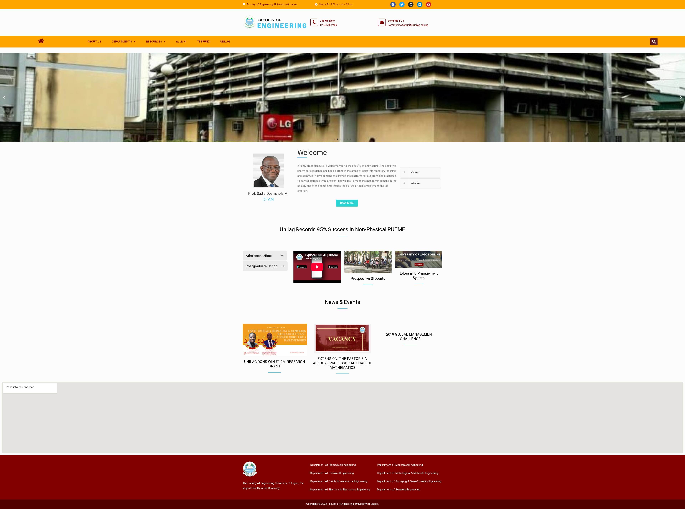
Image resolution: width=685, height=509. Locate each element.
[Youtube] (428, 4)
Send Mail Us (395, 20)
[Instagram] (410, 4)
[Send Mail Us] (382, 22)
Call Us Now (327, 20)
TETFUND (203, 41)
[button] (654, 41)
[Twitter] (402, 4)
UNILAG (225, 41)
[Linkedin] (419, 4)
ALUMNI (181, 41)
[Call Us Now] (314, 22)
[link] (420, 172)
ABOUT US (94, 41)
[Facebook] (393, 4)
